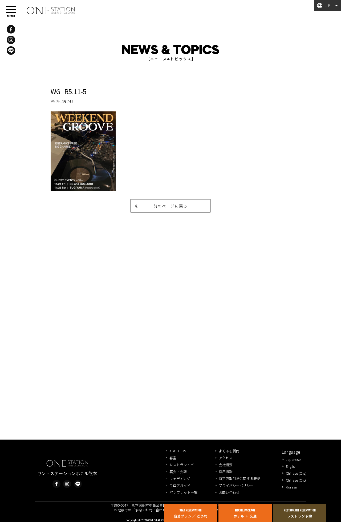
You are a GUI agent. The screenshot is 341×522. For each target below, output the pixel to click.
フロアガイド (179, 485)
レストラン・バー (183, 464)
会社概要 (226, 464)
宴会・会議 (178, 471)
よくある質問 (229, 450)
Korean (291, 487)
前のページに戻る (170, 205)
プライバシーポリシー (236, 485)
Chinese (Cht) (296, 480)
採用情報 (226, 471)
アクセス (225, 457)
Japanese (293, 459)
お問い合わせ (229, 492)
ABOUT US (177, 450)
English (291, 466)
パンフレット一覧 (183, 492)
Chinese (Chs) (296, 473)
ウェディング (179, 478)
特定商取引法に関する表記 (239, 478)
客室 (172, 457)
